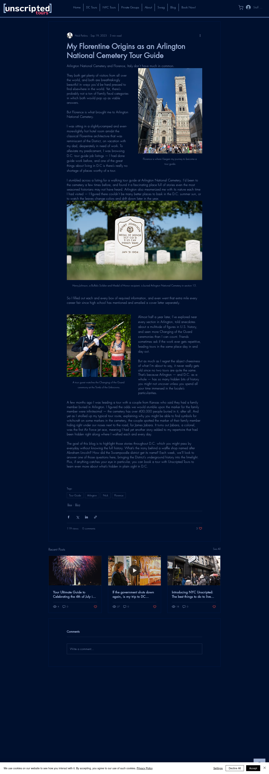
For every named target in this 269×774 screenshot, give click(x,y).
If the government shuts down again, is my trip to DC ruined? (133, 594)
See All (217, 549)
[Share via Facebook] (68, 517)
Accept (253, 768)
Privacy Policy (145, 768)
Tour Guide (75, 495)
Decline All (235, 768)
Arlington (92, 495)
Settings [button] (218, 768)
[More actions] (200, 35)
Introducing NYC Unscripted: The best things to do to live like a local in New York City (192, 594)
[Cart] (239, 7)
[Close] (264, 768)
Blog (77, 504)
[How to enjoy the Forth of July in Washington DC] (75, 570)
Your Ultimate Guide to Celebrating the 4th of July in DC (73, 594)
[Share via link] (95, 517)
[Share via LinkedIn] (86, 517)
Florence (118, 495)
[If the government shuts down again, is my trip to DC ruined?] (134, 570)
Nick (105, 495)
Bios (70, 504)
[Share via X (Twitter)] (77, 517)
